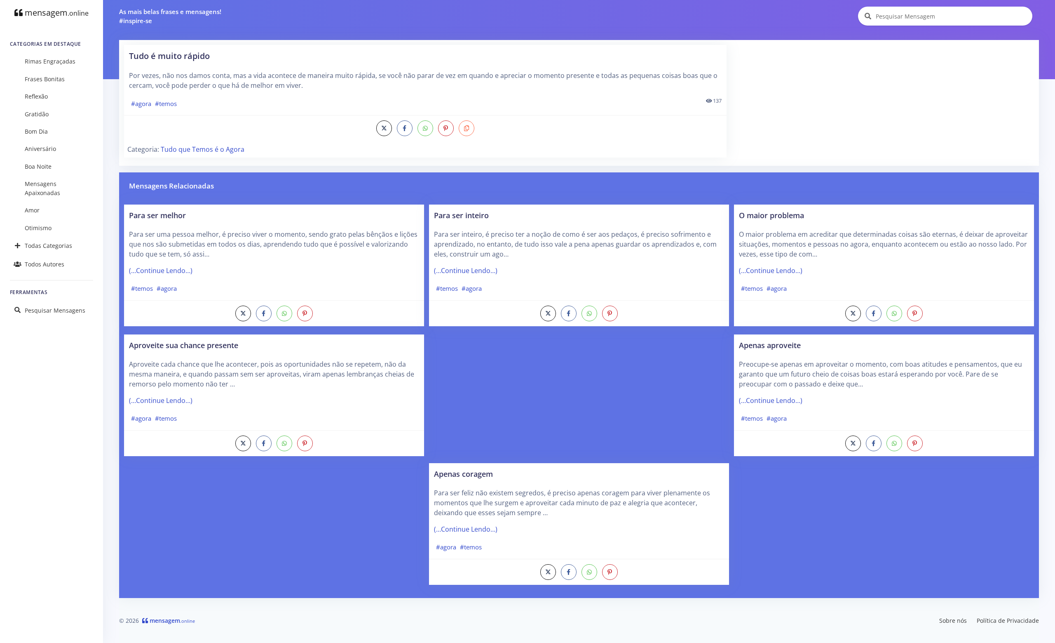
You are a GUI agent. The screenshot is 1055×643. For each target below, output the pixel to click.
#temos (166, 103)
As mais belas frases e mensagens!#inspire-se (170, 16)
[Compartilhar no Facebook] (405, 128)
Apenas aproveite (770, 345)
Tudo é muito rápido (169, 55)
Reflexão (36, 96)
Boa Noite (38, 166)
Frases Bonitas (45, 79)
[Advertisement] (883, 102)
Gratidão (37, 114)
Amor (32, 210)
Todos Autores (44, 264)
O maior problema (771, 215)
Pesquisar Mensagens (55, 310)
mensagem (56, 12)
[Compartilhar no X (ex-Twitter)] (384, 128)
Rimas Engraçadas (50, 61)
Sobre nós (953, 620)
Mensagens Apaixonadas (42, 188)
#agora (141, 103)
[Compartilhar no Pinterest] (446, 128)
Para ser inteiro (461, 215)
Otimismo (38, 228)
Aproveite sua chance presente (183, 345)
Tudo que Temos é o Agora (202, 149)
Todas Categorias (48, 246)
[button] (466, 128)
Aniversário (40, 149)
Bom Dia (36, 131)
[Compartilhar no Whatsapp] (425, 128)
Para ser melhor (157, 215)
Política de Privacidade (1008, 620)
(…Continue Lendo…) (160, 270)
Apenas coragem (463, 474)
